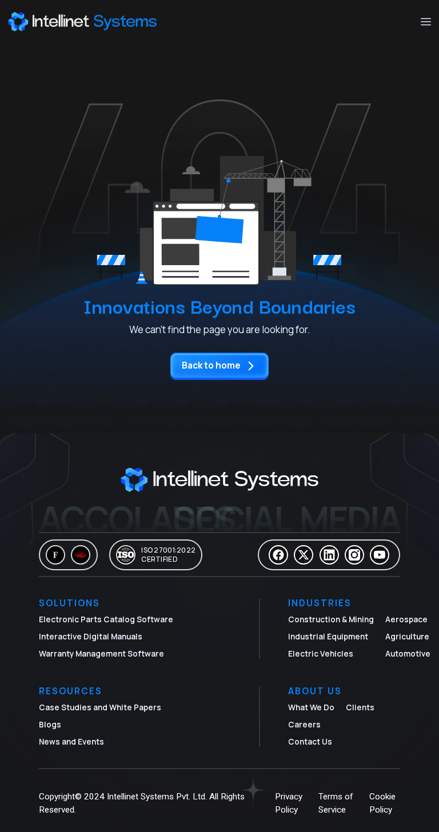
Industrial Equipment (328, 636)
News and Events (71, 741)
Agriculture (407, 636)
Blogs (50, 724)
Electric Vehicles (320, 653)
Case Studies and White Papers (100, 707)
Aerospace (406, 619)
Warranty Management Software (101, 653)
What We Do (311, 707)
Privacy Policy (288, 803)
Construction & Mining (331, 619)
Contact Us (310, 741)
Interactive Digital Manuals (90, 636)
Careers (304, 724)
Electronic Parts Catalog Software (106, 619)
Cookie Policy (382, 803)
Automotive (407, 653)
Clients (360, 707)
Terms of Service (335, 803)
